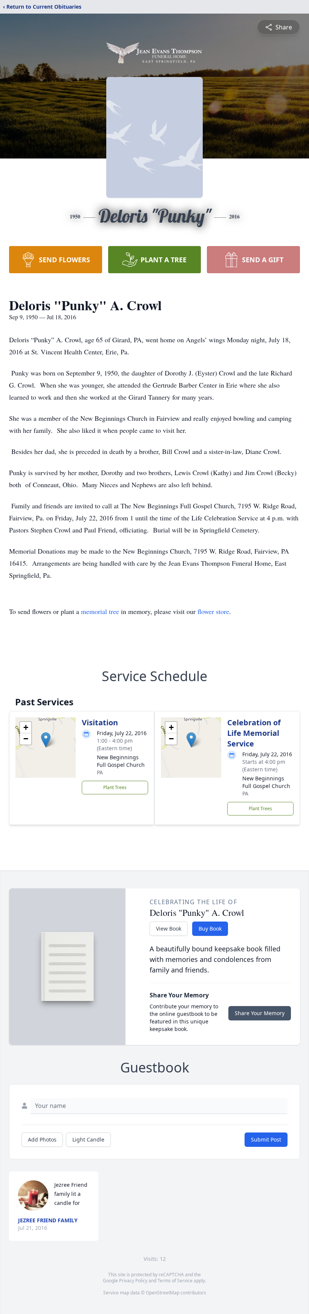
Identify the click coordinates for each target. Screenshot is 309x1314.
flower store (213, 611)
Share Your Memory (260, 1013)
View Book (168, 928)
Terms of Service (175, 1280)
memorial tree (100, 611)
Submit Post (266, 1139)
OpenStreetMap (162, 1292)
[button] (45, 740)
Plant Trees (115, 787)
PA (100, 772)
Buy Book (210, 928)
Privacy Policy (133, 1280)
